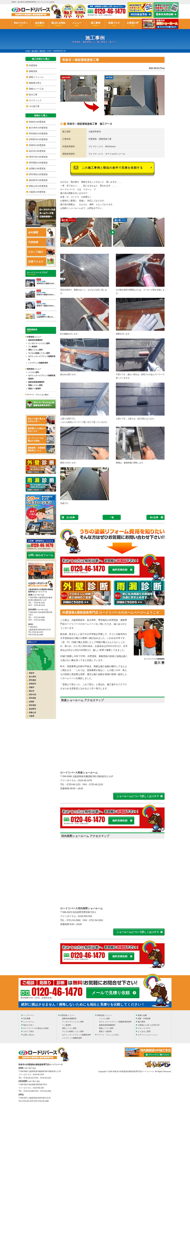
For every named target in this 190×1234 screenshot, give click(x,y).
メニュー (77, 24)
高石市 (31, 691)
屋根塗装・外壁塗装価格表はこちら (36, 449)
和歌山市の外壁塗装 (38, 186)
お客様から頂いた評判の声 (149, 1025)
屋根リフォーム (36, 77)
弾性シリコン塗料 (35, 350)
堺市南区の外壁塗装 (38, 133)
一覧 (112, 517)
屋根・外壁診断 (144, 1018)
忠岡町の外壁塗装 (37, 168)
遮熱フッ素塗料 (34, 388)
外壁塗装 (33, 65)
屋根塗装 (33, 71)
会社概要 (33, 232)
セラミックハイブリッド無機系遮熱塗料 (41, 377)
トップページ (28, 1015)
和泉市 (31, 673)
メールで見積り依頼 (111, 992)
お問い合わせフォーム (40, 555)
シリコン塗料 (33, 372)
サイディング (35, 100)
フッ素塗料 (32, 347)
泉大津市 (32, 677)
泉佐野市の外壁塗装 (38, 180)
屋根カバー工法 (36, 89)
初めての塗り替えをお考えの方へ (36, 419)
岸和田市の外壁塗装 (38, 139)
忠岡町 (31, 702)
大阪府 (31, 716)
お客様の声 (133, 24)
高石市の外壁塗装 (37, 151)
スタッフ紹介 (35, 251)
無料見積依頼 (119, 569)
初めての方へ (21, 24)
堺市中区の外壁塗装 (38, 157)
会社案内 (39, 24)
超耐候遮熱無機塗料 (36, 382)
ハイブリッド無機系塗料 (38, 363)
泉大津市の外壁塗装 (38, 127)
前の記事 (154, 517)
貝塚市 (31, 687)
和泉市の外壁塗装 (37, 122)
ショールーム (28, 1022)
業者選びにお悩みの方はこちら (36, 429)
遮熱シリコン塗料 (35, 385)
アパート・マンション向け (38, 395)
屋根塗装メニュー (104, 1015)
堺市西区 (32, 698)
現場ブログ (114, 24)
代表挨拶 (33, 242)
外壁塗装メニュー (67, 1015)
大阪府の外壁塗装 (37, 192)
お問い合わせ (28, 1035)
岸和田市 (32, 684)
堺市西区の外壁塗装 (38, 162)
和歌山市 (32, 712)
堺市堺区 (32, 705)
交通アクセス (35, 261)
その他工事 (34, 106)
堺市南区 (32, 680)
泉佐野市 (32, 709)
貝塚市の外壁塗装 (37, 145)
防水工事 (33, 94)
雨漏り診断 (142, 1015)
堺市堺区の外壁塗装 (38, 174)
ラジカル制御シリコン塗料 (39, 353)
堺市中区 (32, 695)
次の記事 (70, 517)
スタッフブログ (144, 1028)
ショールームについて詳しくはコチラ (138, 796)
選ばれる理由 (58, 24)
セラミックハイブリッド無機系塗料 (41, 358)
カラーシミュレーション (148, 1035)
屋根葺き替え (35, 83)
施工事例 (95, 24)
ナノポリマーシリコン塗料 (39, 343)
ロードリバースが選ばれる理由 (35, 439)
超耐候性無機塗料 (35, 340)
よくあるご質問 (144, 1031)
